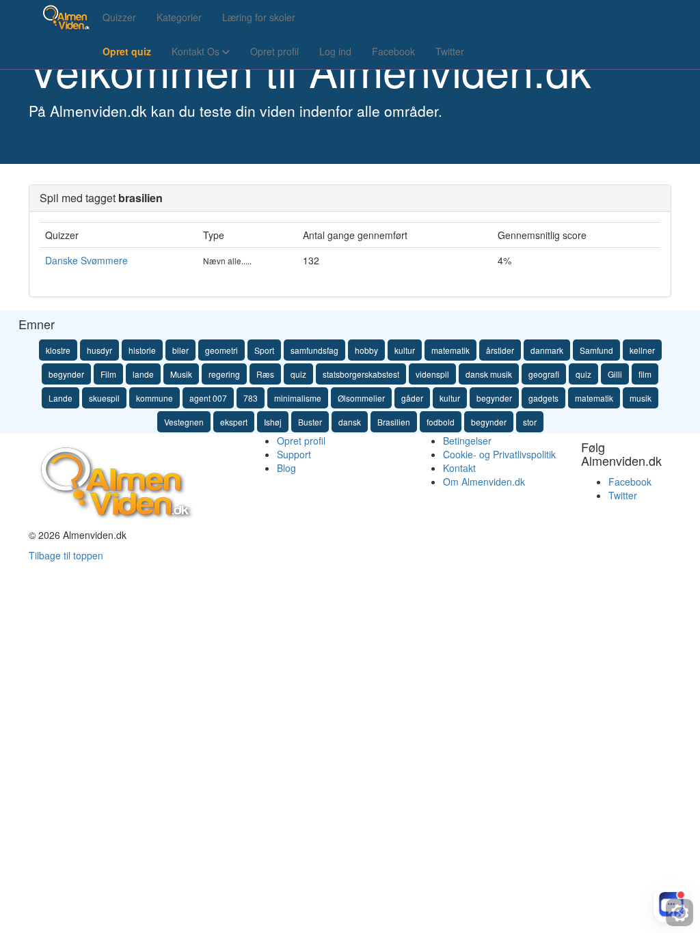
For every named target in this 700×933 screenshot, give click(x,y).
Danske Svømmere (86, 260)
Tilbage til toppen (66, 555)
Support (294, 454)
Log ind (335, 51)
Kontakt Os (197, 51)
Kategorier (179, 17)
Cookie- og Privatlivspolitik (499, 454)
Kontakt (459, 468)
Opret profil (274, 51)
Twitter (449, 51)
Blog (286, 468)
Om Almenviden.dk (484, 481)
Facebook (393, 51)
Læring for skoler (258, 17)
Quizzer (119, 17)
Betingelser (467, 440)
